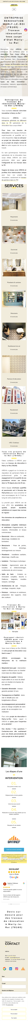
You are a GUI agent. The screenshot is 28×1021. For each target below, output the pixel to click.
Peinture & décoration (14, 379)
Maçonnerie (14, 217)
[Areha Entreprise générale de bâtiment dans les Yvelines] (14, 5)
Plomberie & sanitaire (14, 282)
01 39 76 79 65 (14, 1)
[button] (7, 617)
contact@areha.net (15, 957)
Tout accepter (14, 1009)
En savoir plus (9, 1005)
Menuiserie (14, 313)
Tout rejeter (14, 1018)
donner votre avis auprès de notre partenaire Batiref (15, 858)
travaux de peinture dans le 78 (14, 178)
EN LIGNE (22, 1)
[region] (14, 1007)
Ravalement (14, 410)
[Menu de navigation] (14, 9)
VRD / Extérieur (14, 443)
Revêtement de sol (14, 346)
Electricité (14, 250)
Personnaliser (14, 1013)
